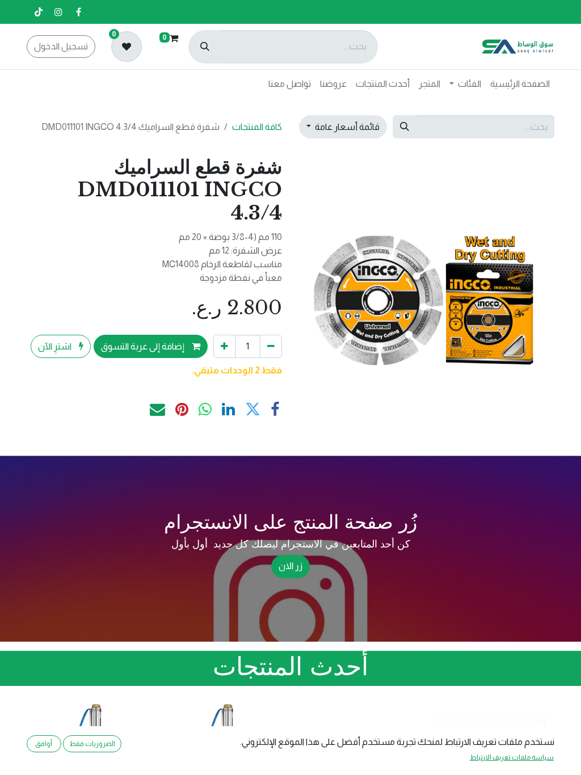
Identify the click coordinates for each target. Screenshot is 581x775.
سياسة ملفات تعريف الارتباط (512, 757)
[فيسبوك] (78, 12)
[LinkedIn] (228, 410)
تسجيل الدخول (61, 46)
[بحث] (204, 47)
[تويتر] (252, 410)
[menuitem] (520, 84)
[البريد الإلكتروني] (157, 410)
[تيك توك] (39, 12)
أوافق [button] (43, 744)
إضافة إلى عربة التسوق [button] (143, 346)
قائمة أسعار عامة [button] (346, 127)
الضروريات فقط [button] (92, 744)
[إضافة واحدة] (224, 346)
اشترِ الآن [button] (55, 346)
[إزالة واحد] (271, 346)
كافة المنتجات (257, 127)
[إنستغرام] (58, 12)
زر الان (291, 566)
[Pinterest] (181, 410)
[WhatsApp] (205, 410)
